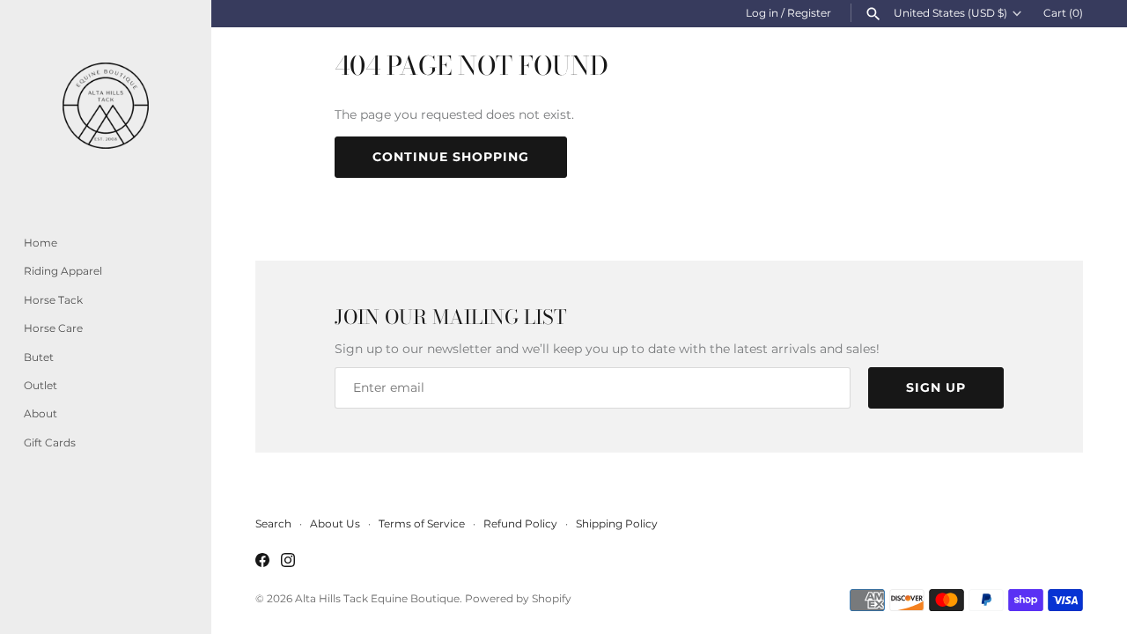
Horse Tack (53, 299)
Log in (762, 12)
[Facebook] (262, 561)
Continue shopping (450, 157)
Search (273, 523)
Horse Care (53, 328)
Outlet (40, 385)
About (40, 413)
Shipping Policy (617, 523)
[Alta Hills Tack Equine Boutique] (105, 106)
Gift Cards (50, 442)
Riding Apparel (63, 270)
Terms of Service (422, 523)
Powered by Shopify (518, 598)
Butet (39, 357)
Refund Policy (520, 523)
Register (809, 12)
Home (40, 242)
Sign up (936, 387)
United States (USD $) (950, 13)
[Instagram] (288, 561)
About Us (335, 523)
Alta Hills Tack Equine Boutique (377, 598)
